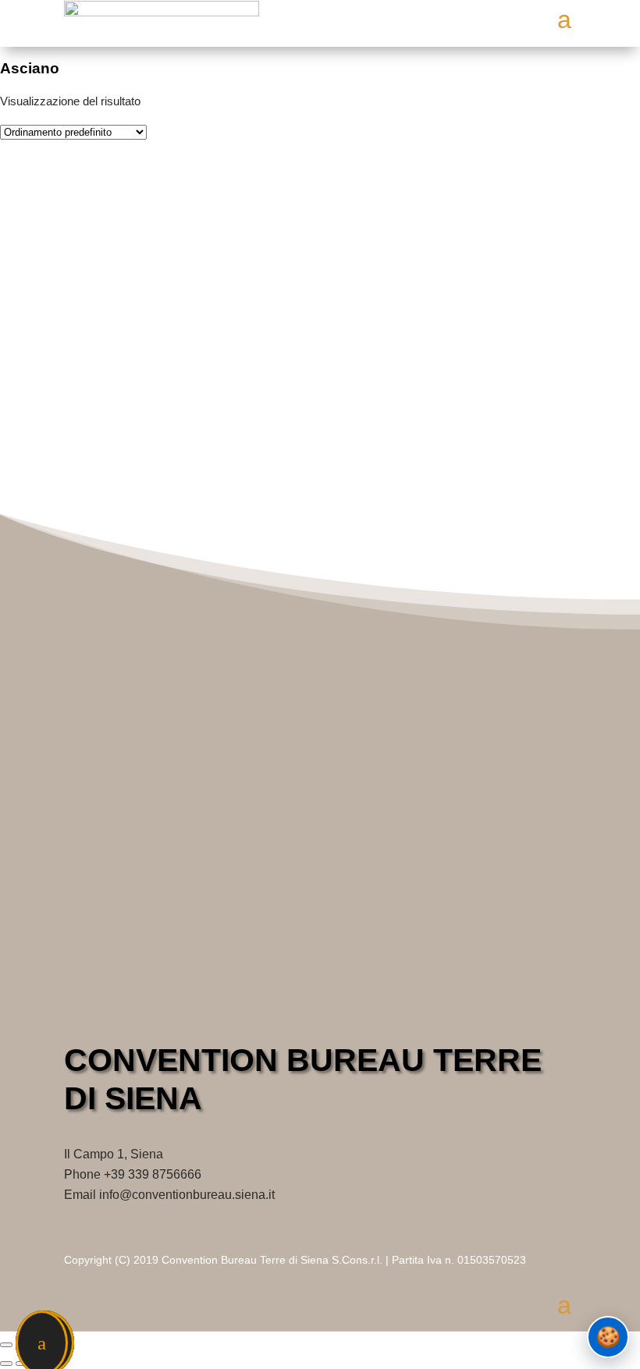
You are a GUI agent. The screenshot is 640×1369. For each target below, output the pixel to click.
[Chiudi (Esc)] (6, 1344)
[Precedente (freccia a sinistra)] (6, 1363)
